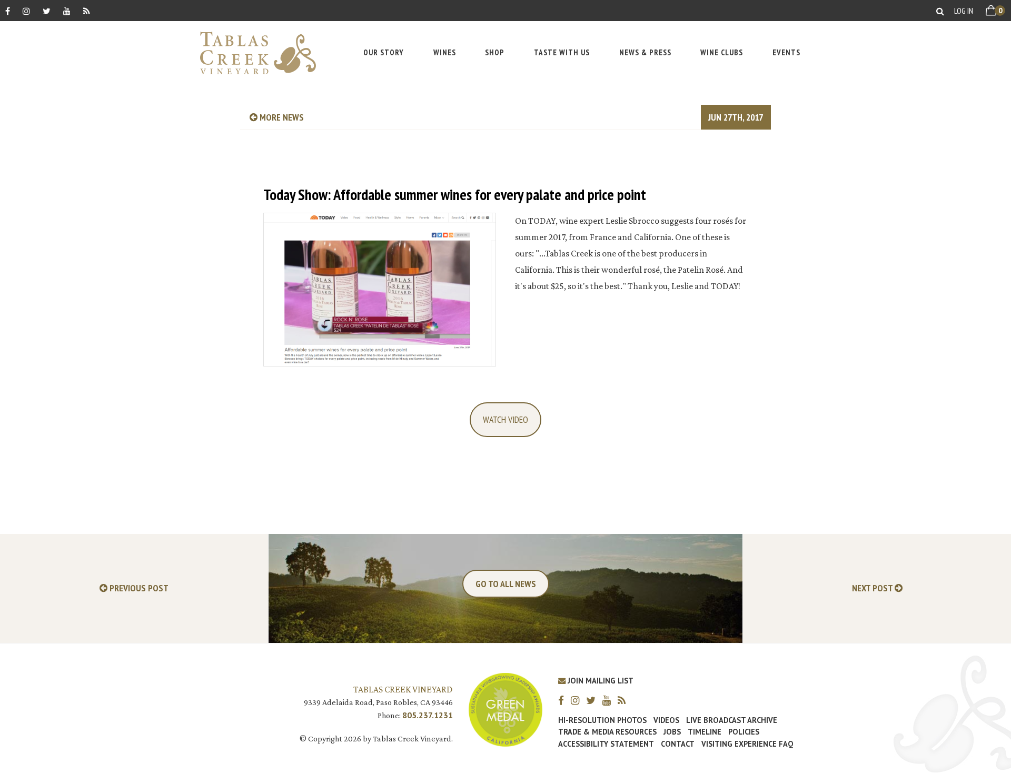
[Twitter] (46, 11)
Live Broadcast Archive (731, 720)
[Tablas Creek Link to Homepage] (253, 53)
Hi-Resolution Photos (602, 720)
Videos (666, 720)
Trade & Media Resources (607, 732)
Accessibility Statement (606, 744)
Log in (963, 10)
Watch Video (505, 419)
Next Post (873, 588)
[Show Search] (940, 11)
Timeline (704, 732)
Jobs (672, 732)
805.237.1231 (427, 715)
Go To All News (505, 584)
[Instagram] (26, 11)
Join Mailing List (599, 681)
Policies (743, 732)
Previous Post (137, 588)
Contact (678, 744)
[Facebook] (7, 11)
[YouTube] (67, 11)
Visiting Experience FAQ (747, 744)
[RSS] (86, 11)
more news (280, 117)
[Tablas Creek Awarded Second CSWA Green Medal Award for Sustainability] (505, 709)
